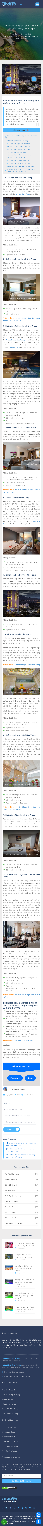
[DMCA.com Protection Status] (9, 1487)
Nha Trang (23, 265)
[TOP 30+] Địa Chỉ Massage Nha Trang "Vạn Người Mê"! (24, 1244)
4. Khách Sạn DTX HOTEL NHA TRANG (19, 149)
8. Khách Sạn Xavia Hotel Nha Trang (19, 160)
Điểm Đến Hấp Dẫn (11, 1185)
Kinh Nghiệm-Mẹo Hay (13, 1196)
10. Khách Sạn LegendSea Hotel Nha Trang (21, 166)
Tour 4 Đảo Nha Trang (10, 1413)
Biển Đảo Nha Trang (12, 1218)
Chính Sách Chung (8, 1432)
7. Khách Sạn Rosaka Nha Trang (17, 158)
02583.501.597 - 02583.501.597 (20, 1376)
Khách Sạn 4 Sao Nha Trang (13, 1109)
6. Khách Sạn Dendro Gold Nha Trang (19, 155)
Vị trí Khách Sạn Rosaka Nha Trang (27, 664)
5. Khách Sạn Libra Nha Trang (17, 152)
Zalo (30, 1078)
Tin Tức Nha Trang (12, 1174)
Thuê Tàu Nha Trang (9, 1451)
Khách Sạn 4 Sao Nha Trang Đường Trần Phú (19, 1122)
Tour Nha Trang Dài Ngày (14, 1223)
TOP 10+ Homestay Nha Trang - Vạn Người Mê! (21, 490)
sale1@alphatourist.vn (16, 1372)
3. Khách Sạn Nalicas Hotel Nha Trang (19, 146)
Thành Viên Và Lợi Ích (10, 1441)
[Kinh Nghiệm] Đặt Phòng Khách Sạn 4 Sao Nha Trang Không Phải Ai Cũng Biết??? (20, 170)
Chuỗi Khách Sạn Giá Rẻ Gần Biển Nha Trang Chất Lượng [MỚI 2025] (20, 1155)
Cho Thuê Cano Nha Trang (24, 1040)
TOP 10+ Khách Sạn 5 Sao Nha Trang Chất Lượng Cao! (21, 808)
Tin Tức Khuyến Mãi (9, 1427)
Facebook (15, 1078)
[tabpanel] (21, 79)
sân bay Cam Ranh (23, 194)
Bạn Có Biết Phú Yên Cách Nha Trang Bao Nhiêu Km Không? (24, 1268)
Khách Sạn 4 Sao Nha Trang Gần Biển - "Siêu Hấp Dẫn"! (21, 137)
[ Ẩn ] (28, 130)
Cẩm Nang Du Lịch (26, 34)
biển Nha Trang (14, 347)
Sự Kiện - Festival (11, 1179)
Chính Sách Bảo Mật (9, 1436)
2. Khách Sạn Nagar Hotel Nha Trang (19, 143)
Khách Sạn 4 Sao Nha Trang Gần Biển (17, 1116)
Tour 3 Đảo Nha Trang (10, 1409)
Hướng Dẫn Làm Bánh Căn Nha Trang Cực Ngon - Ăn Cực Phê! (24, 1295)
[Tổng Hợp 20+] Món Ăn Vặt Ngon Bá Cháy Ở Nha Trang (24, 1308)
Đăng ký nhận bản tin (22, 1481)
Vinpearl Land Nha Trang (15, 340)
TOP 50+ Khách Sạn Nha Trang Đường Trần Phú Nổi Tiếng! (21, 319)
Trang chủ (13, 34)
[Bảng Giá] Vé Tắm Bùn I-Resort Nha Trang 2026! (23, 1255)
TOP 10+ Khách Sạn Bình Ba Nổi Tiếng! (21, 995)
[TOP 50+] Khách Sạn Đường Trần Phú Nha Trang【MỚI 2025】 (20, 1150)
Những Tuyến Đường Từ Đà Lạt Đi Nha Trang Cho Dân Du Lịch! (24, 1282)
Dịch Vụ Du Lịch (10, 1212)
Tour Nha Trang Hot (12, 1207)
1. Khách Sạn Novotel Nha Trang (18, 141)
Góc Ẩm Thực (10, 1190)
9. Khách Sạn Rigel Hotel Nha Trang (19, 163)
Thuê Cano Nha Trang (10, 1446)
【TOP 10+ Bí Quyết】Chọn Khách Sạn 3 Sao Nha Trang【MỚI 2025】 (21, 1144)
